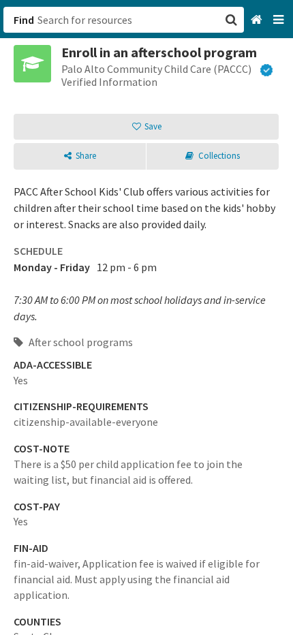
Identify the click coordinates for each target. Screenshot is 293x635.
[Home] (258, 20)
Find (24, 20)
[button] (146, 317)
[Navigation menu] (279, 20)
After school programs (80, 342)
